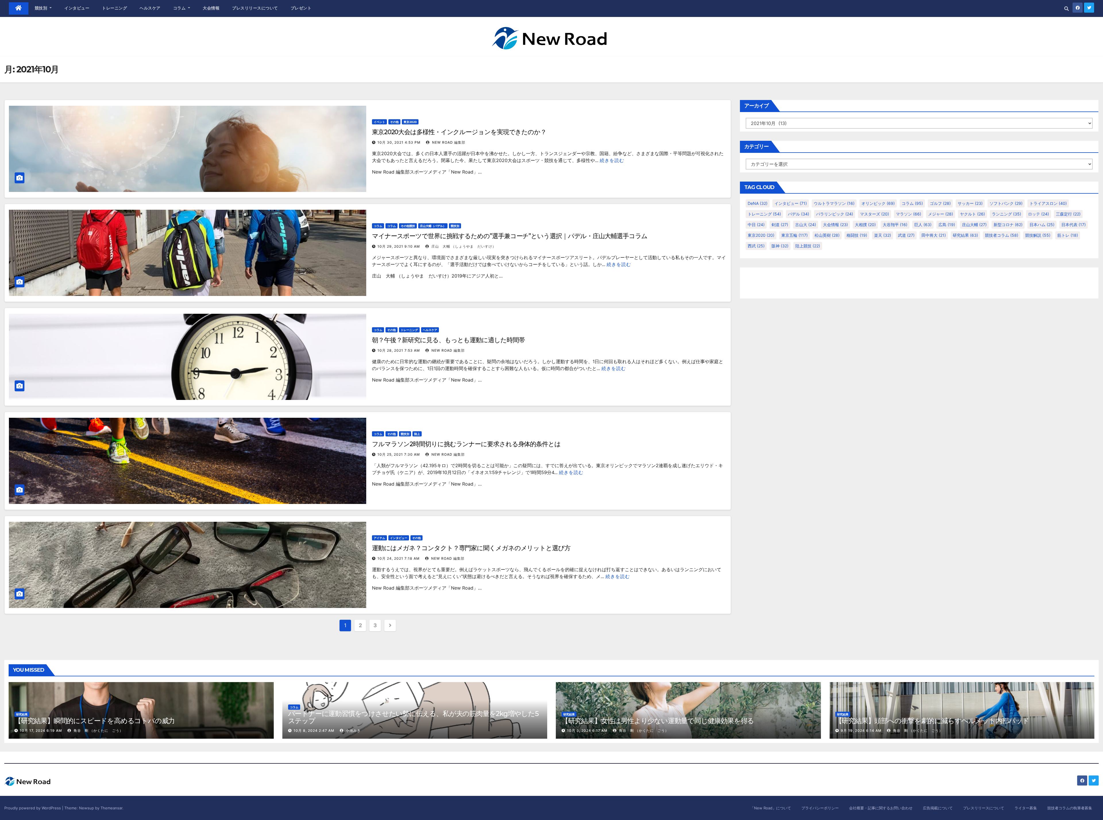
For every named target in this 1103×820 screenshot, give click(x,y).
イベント (379, 122)
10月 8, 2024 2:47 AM (314, 730)
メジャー (940, 213)
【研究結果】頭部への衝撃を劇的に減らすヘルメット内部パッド (932, 721)
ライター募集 (1026, 808)
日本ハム (1041, 224)
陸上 (417, 434)
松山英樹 (827, 235)
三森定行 (1068, 213)
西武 (756, 245)
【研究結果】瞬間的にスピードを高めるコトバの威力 (94, 721)
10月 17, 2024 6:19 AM (41, 730)
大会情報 (211, 8)
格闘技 (856, 235)
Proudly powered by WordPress (33, 808)
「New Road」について (770, 808)
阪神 (780, 245)
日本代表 (1073, 224)
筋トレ (1067, 235)
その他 (394, 122)
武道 (906, 235)
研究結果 (965, 235)
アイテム (379, 538)
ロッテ (1038, 213)
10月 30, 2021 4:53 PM (399, 142)
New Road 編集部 (448, 142)
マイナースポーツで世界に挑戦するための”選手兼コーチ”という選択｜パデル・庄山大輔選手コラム (509, 236)
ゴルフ (940, 203)
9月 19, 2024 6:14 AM (861, 730)
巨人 (923, 224)
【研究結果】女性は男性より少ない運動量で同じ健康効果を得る (658, 721)
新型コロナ (1008, 224)
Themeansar (111, 808)
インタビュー (76, 8)
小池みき (353, 730)
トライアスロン (1048, 203)
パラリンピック (834, 213)
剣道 (780, 224)
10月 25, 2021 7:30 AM (398, 454)
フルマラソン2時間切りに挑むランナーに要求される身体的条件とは (466, 444)
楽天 (882, 235)
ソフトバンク (1006, 203)
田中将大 (933, 235)
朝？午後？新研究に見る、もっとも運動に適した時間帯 (448, 340)
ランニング (1006, 213)
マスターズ (874, 213)
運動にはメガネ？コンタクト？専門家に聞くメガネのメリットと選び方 (471, 548)
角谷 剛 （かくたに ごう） (97, 730)
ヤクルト (972, 213)
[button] (1066, 8)
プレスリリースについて (255, 8)
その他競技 (408, 226)
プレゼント (301, 8)
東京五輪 (794, 235)
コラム (180, 8)
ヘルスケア (150, 8)
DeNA (758, 203)
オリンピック (878, 203)
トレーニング (114, 8)
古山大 (805, 224)
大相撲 (865, 224)
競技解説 (1037, 235)
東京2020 (410, 122)
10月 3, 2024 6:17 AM (587, 730)
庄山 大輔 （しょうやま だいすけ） (463, 246)
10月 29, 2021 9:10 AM (398, 246)
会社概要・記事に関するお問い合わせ (881, 808)
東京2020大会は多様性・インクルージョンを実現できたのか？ (459, 132)
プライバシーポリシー (820, 808)
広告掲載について (938, 808)
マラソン (908, 213)
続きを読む (612, 160)
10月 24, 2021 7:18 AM (398, 558)
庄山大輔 (974, 224)
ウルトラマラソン (834, 203)
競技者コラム (1001, 235)
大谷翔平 (895, 224)
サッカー (970, 203)
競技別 (42, 8)
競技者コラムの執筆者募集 (1069, 808)
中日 (756, 224)
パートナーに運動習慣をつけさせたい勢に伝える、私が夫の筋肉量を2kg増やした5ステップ (413, 717)
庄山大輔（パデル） (433, 226)
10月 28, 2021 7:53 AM (398, 350)
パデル (798, 213)
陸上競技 (807, 245)
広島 (946, 224)
